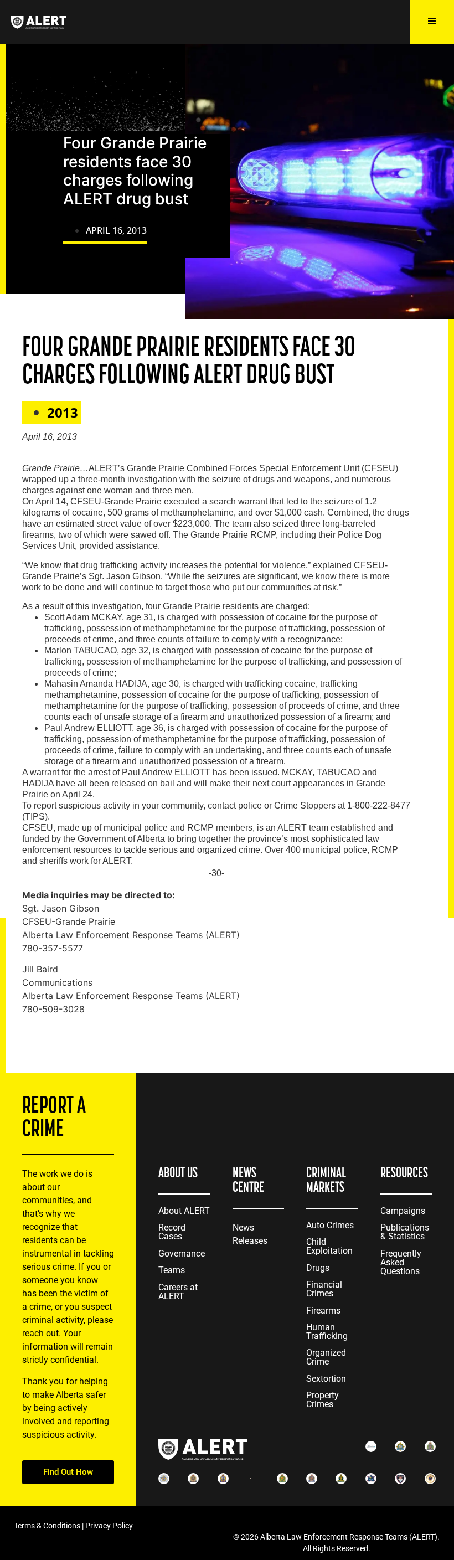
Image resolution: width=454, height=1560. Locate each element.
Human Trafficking (327, 1331)
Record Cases (171, 1232)
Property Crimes (322, 1399)
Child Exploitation (329, 1246)
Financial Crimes (324, 1289)
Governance (181, 1253)
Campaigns (402, 1211)
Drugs (317, 1268)
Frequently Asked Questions (400, 1262)
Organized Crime (326, 1357)
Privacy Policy (109, 1525)
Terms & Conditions (47, 1525)
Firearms (323, 1310)
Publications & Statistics (404, 1232)
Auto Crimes (330, 1225)
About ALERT (184, 1211)
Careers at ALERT (178, 1291)
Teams (171, 1270)
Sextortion (326, 1378)
